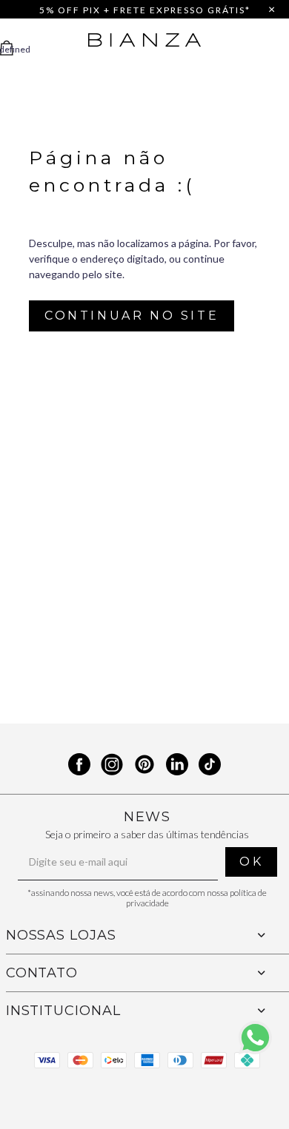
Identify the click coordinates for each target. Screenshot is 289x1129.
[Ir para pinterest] (144, 766)
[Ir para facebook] (79, 766)
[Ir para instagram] (112, 766)
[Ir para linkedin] (177, 766)
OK (251, 862)
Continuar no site (131, 316)
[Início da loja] (144, 40)
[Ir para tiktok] (210, 766)
